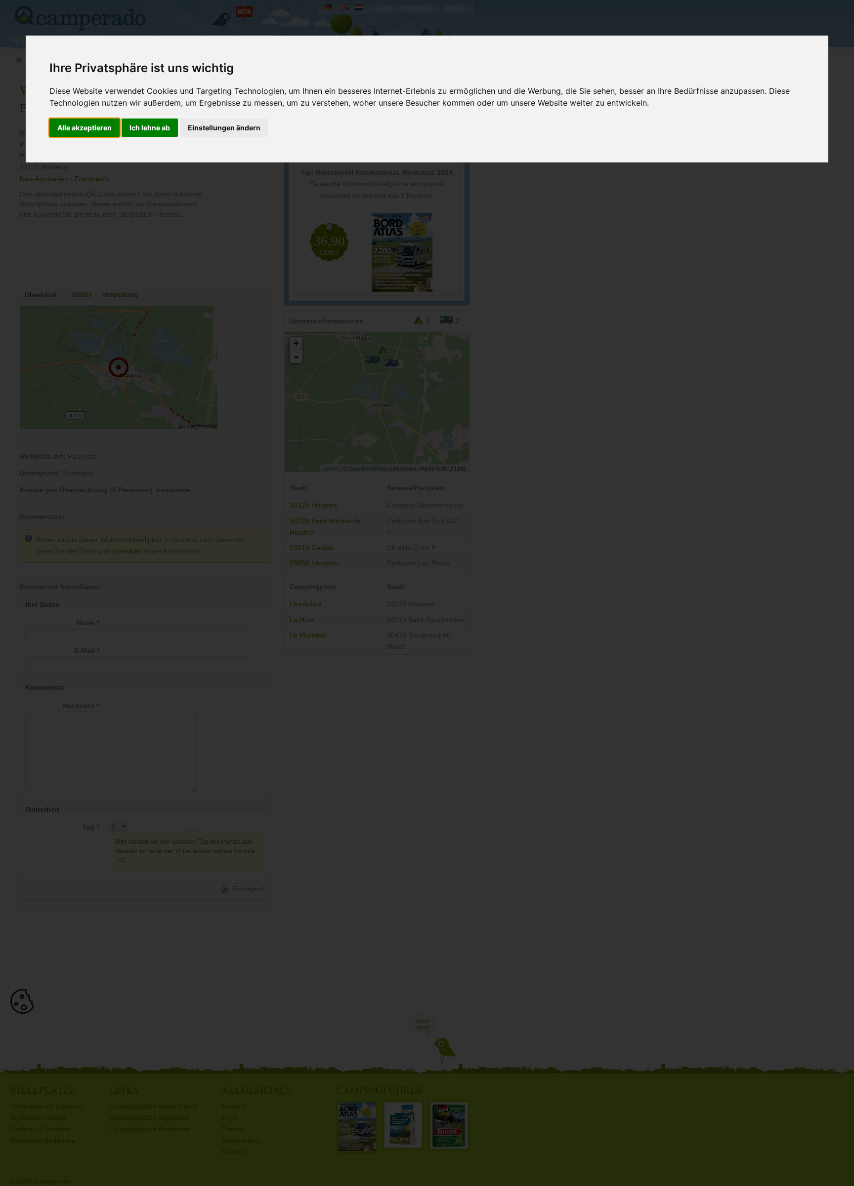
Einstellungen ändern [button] (224, 127)
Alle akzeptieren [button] (84, 127)
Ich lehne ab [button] (149, 127)
